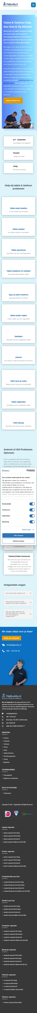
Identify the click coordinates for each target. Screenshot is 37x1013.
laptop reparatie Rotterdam (12, 836)
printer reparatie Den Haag (12, 857)
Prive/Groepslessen (9, 756)
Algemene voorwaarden (11, 778)
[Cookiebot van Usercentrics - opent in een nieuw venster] (26, 470)
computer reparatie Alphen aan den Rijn (16, 940)
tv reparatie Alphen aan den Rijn (13, 989)
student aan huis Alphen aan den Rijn (15, 915)
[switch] (32, 509)
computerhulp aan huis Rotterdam (14, 885)
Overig (6, 759)
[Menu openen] (33, 5)
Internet (6, 738)
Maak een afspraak (11, 638)
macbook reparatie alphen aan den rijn (15, 964)
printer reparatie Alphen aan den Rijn (15, 866)
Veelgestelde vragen (15, 585)
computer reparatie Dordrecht (13, 937)
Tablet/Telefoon (9, 753)
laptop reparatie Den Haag (12, 833)
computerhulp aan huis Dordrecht (14, 888)
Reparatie (7, 762)
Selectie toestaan (18, 541)
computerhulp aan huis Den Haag (14, 882)
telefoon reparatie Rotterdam (13, 1002)
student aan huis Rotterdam (12, 909)
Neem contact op (13, 100)
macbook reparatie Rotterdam (13, 955)
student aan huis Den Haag (12, 906)
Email (5, 750)
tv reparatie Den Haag (10, 980)
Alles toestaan (18, 535)
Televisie (6, 744)
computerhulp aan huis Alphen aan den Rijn (17, 891)
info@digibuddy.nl (13, 645)
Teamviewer (7, 793)
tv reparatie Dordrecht (10, 986)
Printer (6, 747)
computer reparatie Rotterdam (13, 934)
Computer (7, 741)
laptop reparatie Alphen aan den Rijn (15, 842)
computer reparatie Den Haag (13, 931)
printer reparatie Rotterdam (12, 860)
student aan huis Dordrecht (12, 912)
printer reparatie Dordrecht (12, 863)
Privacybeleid (8, 775)
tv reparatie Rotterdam (11, 983)
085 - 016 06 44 (13, 651)
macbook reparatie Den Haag (12, 958)
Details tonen (26, 529)
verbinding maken (24, 80)
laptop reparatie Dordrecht (12, 839)
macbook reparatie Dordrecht (13, 961)
